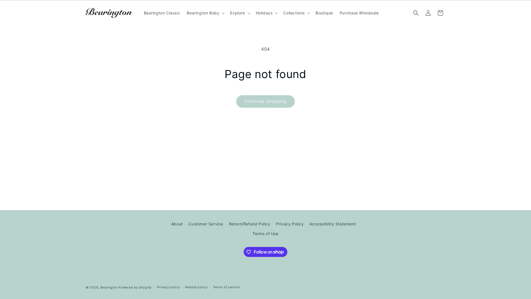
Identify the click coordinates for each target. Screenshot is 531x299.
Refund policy (196, 287)
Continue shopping (265, 101)
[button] (205, 13)
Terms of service (226, 287)
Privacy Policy (290, 223)
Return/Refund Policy (249, 223)
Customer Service (205, 223)
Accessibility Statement (332, 223)
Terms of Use (265, 233)
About (177, 223)
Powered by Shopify (135, 287)
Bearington (109, 287)
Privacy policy (168, 287)
